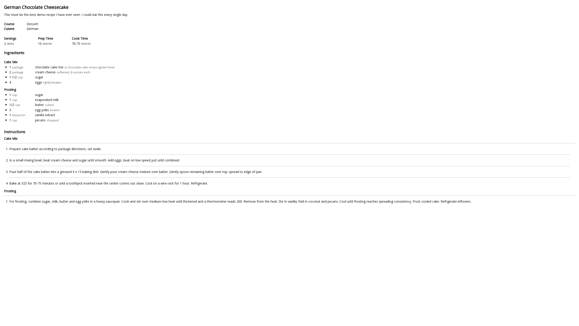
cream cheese (45, 72)
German (32, 28)
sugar (39, 77)
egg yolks (42, 110)
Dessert (32, 24)
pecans (40, 120)
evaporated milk (47, 100)
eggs (38, 82)
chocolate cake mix (49, 67)
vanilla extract (45, 115)
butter (39, 105)
